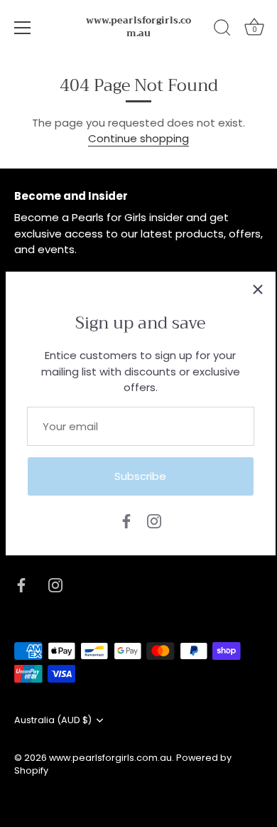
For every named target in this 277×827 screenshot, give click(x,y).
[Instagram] (154, 520)
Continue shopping (138, 138)
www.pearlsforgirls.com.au (138, 27)
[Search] (222, 30)
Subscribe (140, 476)
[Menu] (22, 27)
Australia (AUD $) (53, 720)
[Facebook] (126, 520)
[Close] (257, 289)
